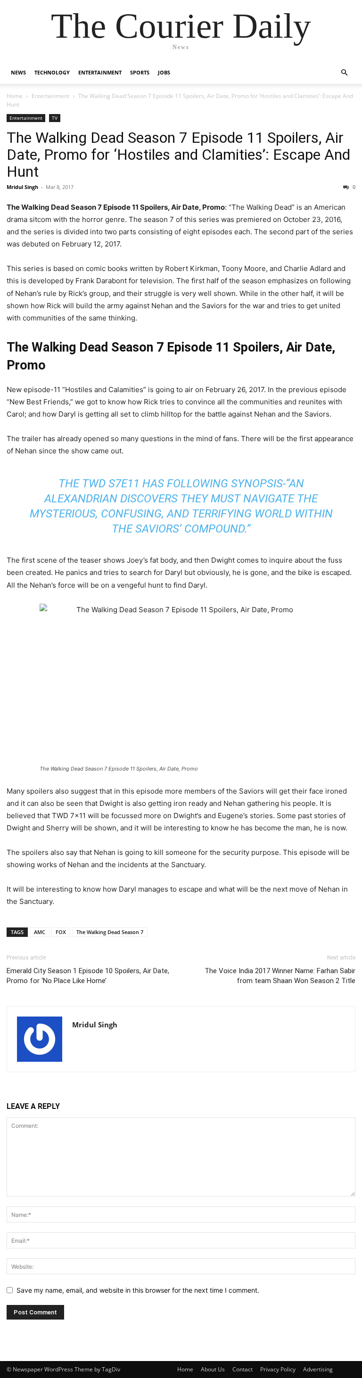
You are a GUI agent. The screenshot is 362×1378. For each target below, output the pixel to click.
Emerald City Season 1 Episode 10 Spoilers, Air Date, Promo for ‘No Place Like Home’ (88, 976)
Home (15, 96)
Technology (52, 72)
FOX (61, 931)
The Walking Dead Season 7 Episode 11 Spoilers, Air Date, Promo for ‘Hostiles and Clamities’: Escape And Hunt (178, 154)
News (18, 72)
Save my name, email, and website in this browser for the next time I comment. (137, 1290)
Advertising (318, 1369)
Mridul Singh (22, 186)
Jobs (164, 72)
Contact (242, 1369)
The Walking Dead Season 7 (109, 931)
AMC (39, 931)
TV (55, 118)
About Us (213, 1369)
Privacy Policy (278, 1369)
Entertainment (100, 72)
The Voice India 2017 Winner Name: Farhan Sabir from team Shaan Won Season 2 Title (280, 976)
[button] (344, 72)
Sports (139, 72)
